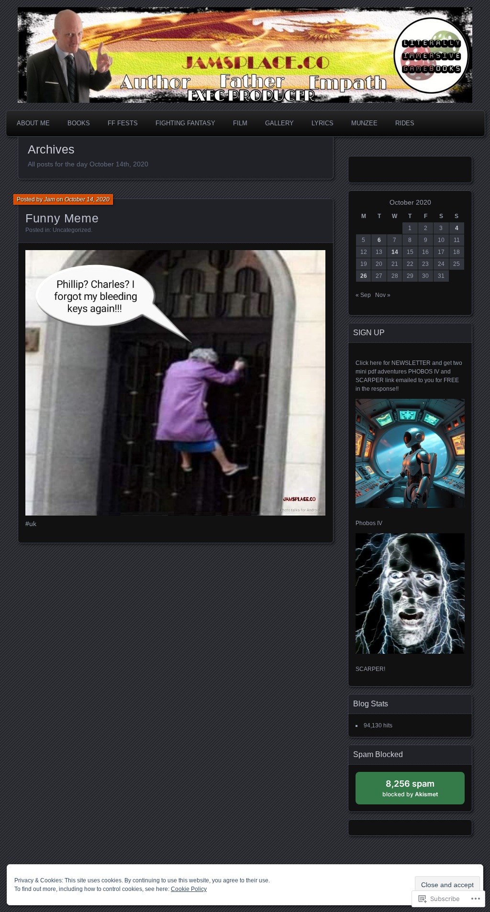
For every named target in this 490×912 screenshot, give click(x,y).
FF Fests (123, 123)
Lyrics (323, 123)
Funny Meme (62, 218)
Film (240, 123)
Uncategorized (72, 230)
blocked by (419, 791)
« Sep (363, 295)
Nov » (382, 295)
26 (363, 276)
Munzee (364, 123)
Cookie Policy (189, 889)
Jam (49, 199)
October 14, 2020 (87, 199)
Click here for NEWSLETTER (393, 363)
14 (394, 252)
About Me (33, 123)
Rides (404, 123)
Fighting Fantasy (185, 123)
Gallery (279, 123)
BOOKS (78, 123)
